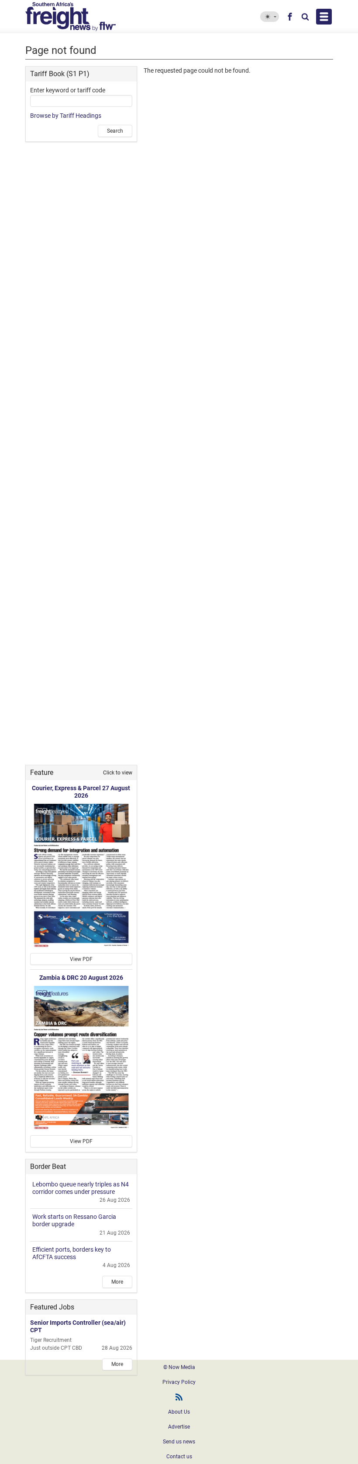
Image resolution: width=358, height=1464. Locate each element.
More (117, 1282)
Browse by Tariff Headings (65, 115)
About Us (179, 1412)
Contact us (179, 1456)
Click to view (117, 773)
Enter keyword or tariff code (67, 90)
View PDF (81, 959)
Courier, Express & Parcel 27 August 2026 (81, 792)
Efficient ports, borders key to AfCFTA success (71, 1253)
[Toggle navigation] (324, 17)
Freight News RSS (179, 1397)
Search (115, 131)
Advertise (179, 1427)
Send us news (179, 1442)
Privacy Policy (179, 1382)
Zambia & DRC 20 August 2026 (81, 977)
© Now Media (179, 1367)
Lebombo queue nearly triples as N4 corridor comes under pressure (80, 1188)
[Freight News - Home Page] (87, 16)
